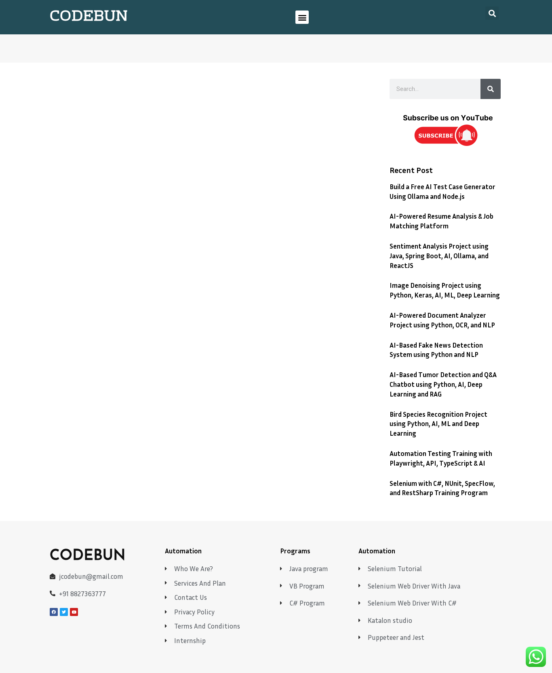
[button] (302, 17)
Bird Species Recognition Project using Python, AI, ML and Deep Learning (438, 424)
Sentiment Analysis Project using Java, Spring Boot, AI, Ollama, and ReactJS (439, 256)
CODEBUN (89, 17)
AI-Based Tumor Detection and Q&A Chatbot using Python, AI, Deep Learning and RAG (443, 384)
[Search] (490, 89)
